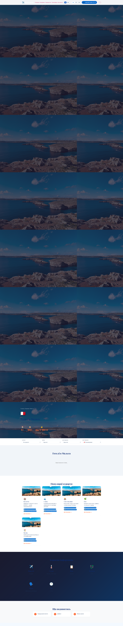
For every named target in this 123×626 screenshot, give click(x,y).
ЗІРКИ (43, 440)
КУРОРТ (24, 440)
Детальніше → (27, 513)
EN (79, 2)
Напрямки (42, 2)
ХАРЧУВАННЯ (65, 440)
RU (68, 2)
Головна (37, 2)
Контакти (60, 2)
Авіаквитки (48, 2)
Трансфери (54, 2)
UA (73, 2)
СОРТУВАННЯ (85, 440)
